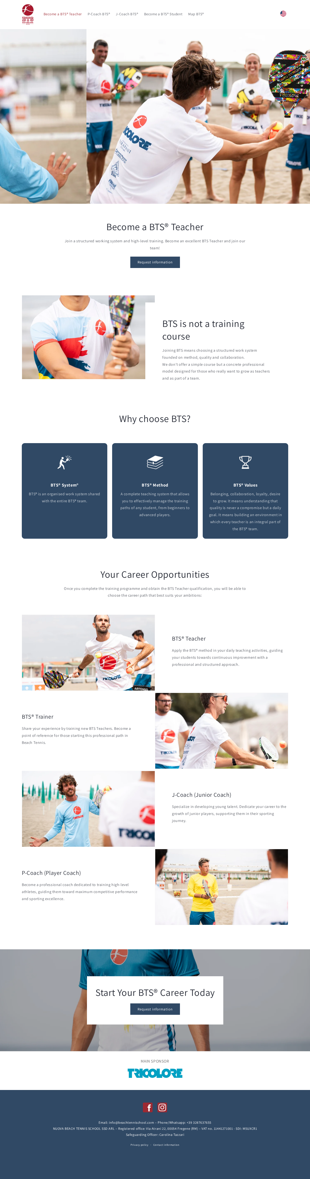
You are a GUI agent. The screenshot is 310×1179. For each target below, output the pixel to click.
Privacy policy (139, 1145)
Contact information (166, 1144)
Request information (155, 262)
